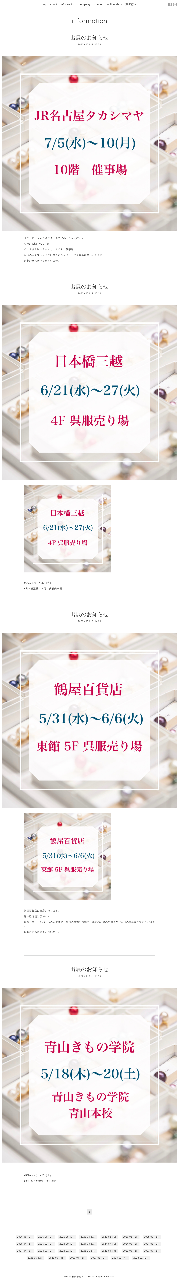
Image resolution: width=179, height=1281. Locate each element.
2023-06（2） (35, 1258)
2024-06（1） (130, 1244)
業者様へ (131, 4)
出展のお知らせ (89, 37)
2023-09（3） (109, 1251)
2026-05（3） (67, 1237)
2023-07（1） (152, 1251)
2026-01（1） (130, 1237)
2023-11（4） (88, 1251)
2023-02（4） (120, 1258)
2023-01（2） (141, 1258)
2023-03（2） (99, 1258)
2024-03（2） (46, 1251)
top (44, 4)
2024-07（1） (109, 1244)
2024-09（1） (67, 1244)
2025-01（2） (46, 1244)
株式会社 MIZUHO (81, 1276)
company (85, 4)
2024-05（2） (152, 1244)
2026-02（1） (109, 1237)
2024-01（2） (67, 1251)
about (53, 4)
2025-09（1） (152, 1237)
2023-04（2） (77, 1258)
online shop (114, 4)
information (68, 4)
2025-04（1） (25, 1244)
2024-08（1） (88, 1244)
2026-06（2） (46, 1237)
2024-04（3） (25, 1251)
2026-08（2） (25, 1237)
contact (99, 4)
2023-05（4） (56, 1258)
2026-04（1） (88, 1237)
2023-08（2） (130, 1251)
